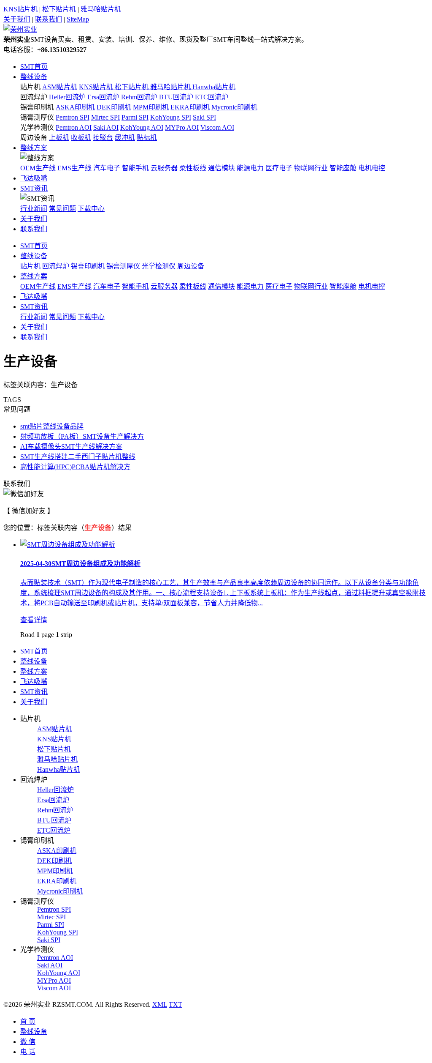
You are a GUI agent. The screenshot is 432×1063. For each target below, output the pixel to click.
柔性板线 (192, 168)
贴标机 (147, 137)
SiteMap (78, 19)
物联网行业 (311, 168)
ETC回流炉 (211, 97)
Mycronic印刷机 (234, 107)
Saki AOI (106, 127)
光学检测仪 (37, 127)
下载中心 (91, 208)
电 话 (27, 1051)
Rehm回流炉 (139, 97)
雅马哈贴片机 (101, 9)
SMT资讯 (34, 188)
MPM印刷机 (151, 107)
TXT (175, 1004)
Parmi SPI (135, 117)
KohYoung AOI (141, 127)
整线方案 (33, 147)
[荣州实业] (20, 29)
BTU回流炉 (176, 97)
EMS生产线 (74, 168)
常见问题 (62, 208)
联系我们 (48, 19)
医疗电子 (278, 168)
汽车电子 (106, 168)
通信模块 (221, 168)
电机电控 (371, 168)
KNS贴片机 (21, 9)
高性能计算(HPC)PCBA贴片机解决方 (75, 466)
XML (159, 1004)
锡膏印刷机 (37, 107)
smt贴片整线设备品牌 (52, 426)
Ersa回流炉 (103, 97)
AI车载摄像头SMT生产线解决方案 (71, 446)
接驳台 (103, 137)
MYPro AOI (182, 127)
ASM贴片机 (59, 86)
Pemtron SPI (72, 117)
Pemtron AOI (74, 127)
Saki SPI (204, 117)
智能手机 (135, 168)
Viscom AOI (217, 127)
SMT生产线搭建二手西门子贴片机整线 (77, 456)
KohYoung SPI (170, 117)
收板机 (81, 137)
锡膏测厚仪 (37, 117)
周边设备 (33, 137)
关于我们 (16, 19)
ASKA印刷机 (75, 107)
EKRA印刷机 (190, 107)
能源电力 (250, 168)
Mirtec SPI (105, 117)
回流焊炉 (33, 97)
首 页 (27, 1021)
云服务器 (164, 168)
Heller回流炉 (67, 97)
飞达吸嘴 (33, 178)
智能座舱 (342, 168)
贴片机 (30, 86)
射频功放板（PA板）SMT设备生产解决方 (82, 436)
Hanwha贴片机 (213, 86)
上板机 (59, 137)
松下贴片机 (60, 9)
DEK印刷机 (114, 107)
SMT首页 (34, 66)
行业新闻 (33, 208)
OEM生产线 (38, 168)
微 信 (27, 1041)
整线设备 (33, 76)
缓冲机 (125, 137)
